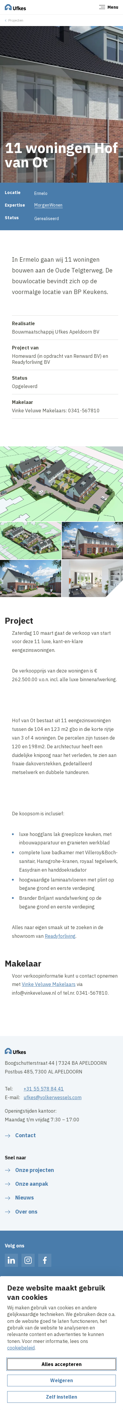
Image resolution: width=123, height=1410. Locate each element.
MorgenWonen (48, 205)
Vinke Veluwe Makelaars (49, 984)
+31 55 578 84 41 (44, 1089)
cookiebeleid (21, 1348)
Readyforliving (60, 936)
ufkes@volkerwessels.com (53, 1097)
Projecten (15, 20)
